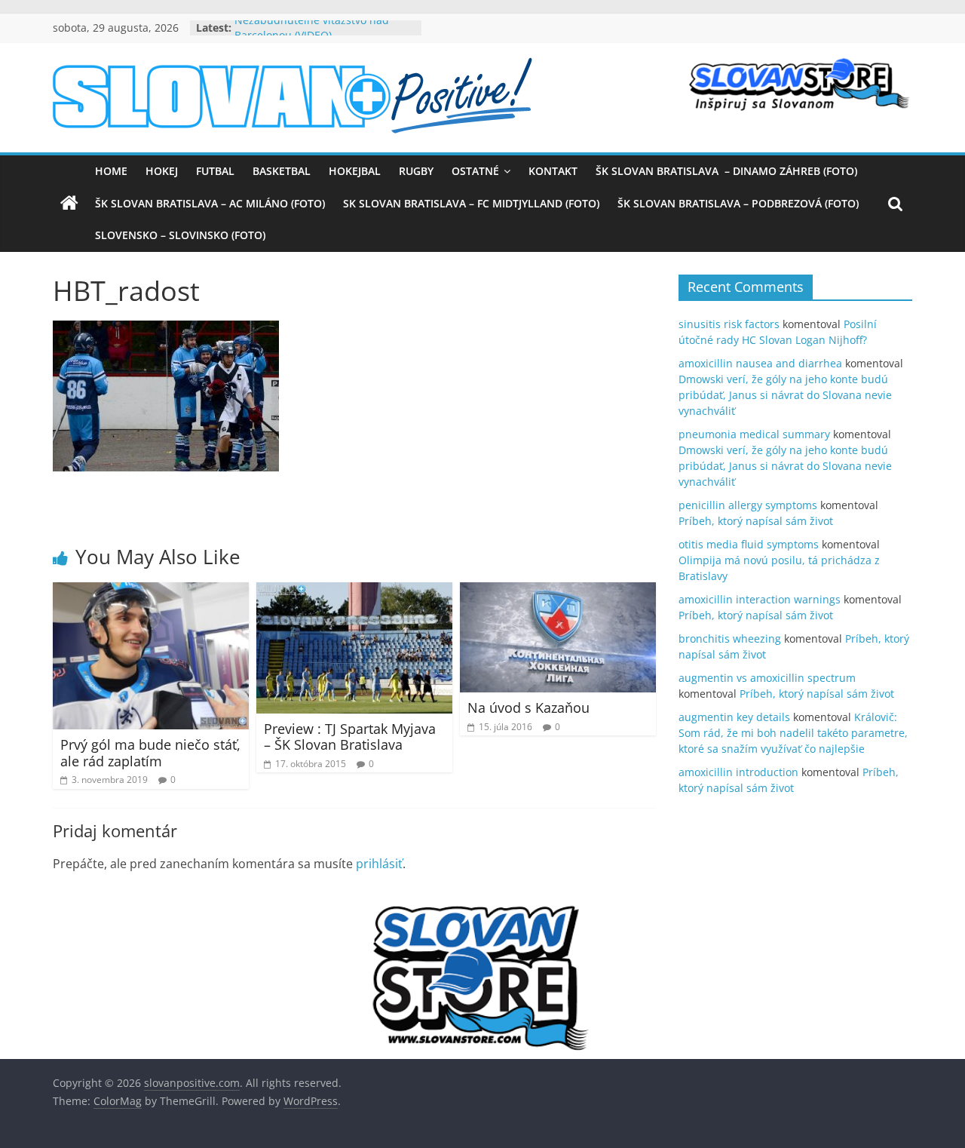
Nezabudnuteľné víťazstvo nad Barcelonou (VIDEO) (311, 35)
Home (111, 171)
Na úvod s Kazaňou (528, 707)
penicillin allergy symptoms (748, 505)
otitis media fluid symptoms (749, 544)
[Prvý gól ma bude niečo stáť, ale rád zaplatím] (151, 591)
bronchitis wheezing (730, 638)
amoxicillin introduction (738, 772)
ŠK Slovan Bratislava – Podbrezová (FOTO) (738, 203)
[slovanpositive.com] (69, 203)
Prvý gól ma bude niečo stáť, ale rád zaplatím (150, 752)
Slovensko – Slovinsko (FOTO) (180, 235)
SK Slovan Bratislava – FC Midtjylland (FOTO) (471, 203)
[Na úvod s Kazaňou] (558, 591)
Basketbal (282, 171)
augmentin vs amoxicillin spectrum (767, 678)
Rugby (416, 171)
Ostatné (475, 171)
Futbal (215, 171)
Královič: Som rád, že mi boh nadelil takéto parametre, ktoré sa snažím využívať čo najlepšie (793, 733)
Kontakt (552, 171)
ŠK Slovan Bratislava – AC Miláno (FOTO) (210, 203)
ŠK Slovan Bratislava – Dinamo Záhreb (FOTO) (726, 171)
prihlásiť (379, 863)
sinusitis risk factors (729, 324)
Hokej (162, 171)
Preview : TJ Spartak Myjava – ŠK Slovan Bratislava (350, 737)
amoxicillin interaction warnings (760, 599)
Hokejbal (355, 171)
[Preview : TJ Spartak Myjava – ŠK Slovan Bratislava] (354, 591)
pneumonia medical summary (754, 434)
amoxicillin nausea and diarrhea (760, 363)
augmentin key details (734, 717)
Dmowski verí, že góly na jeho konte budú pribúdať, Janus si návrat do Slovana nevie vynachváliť (785, 395)
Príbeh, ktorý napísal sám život (756, 521)
